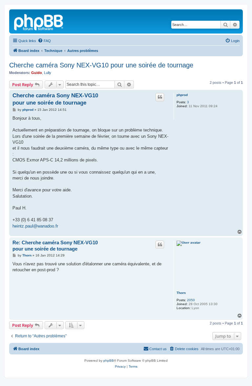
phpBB (108, 360)
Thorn (181, 293)
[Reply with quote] (160, 97)
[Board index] (39, 21)
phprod (182, 95)
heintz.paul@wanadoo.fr (35, 226)
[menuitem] (44, 41)
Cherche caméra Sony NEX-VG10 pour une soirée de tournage (101, 65)
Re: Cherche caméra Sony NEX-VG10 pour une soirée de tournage (55, 246)
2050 (191, 300)
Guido (36, 73)
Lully (47, 73)
